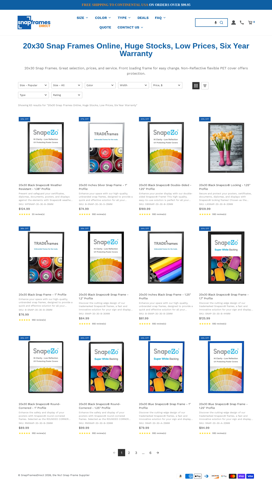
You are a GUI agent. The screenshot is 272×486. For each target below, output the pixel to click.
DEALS (143, 18)
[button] (215, 22)
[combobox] (206, 22)
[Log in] (233, 22)
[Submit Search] (221, 22)
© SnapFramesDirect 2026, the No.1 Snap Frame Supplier (54, 475)
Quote (105, 27)
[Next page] (157, 452)
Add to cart (45, 175)
